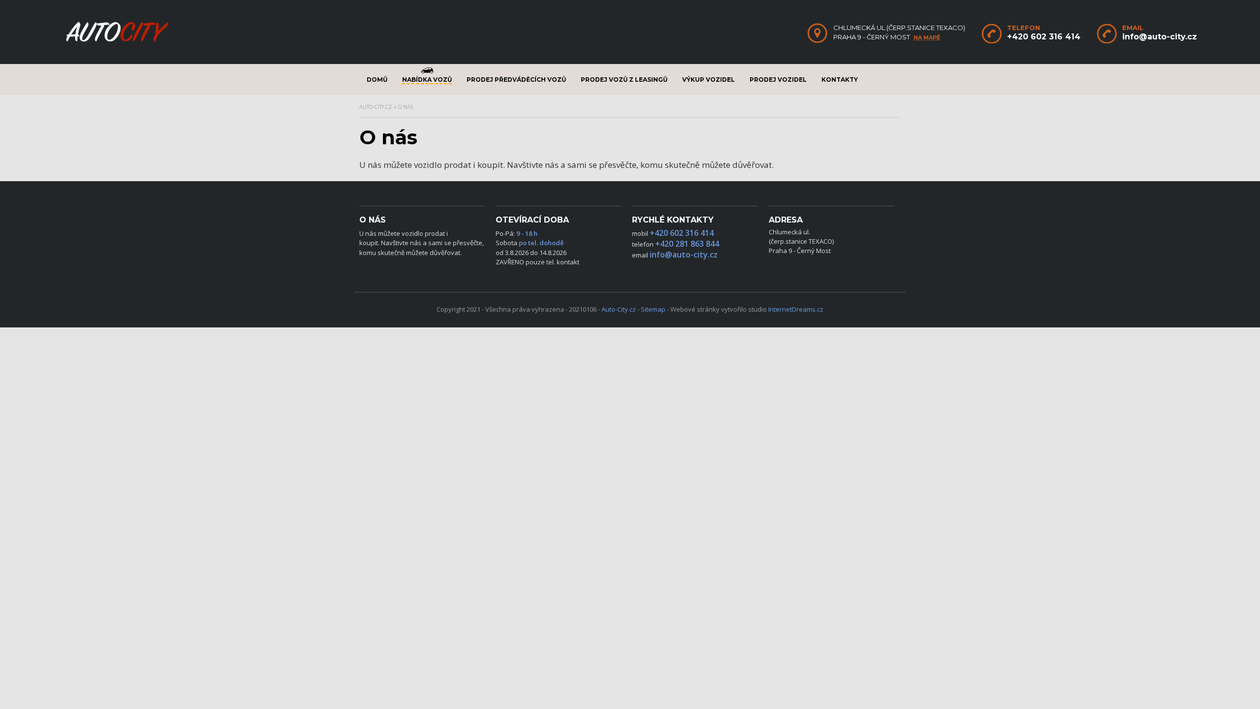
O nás (405, 106)
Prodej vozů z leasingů (624, 79)
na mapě (927, 37)
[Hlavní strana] (117, 40)
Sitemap (653, 309)
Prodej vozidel (778, 79)
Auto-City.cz (375, 106)
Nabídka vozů (427, 79)
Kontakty (839, 79)
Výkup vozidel (708, 79)
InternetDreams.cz (795, 309)
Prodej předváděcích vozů (516, 79)
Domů (377, 79)
